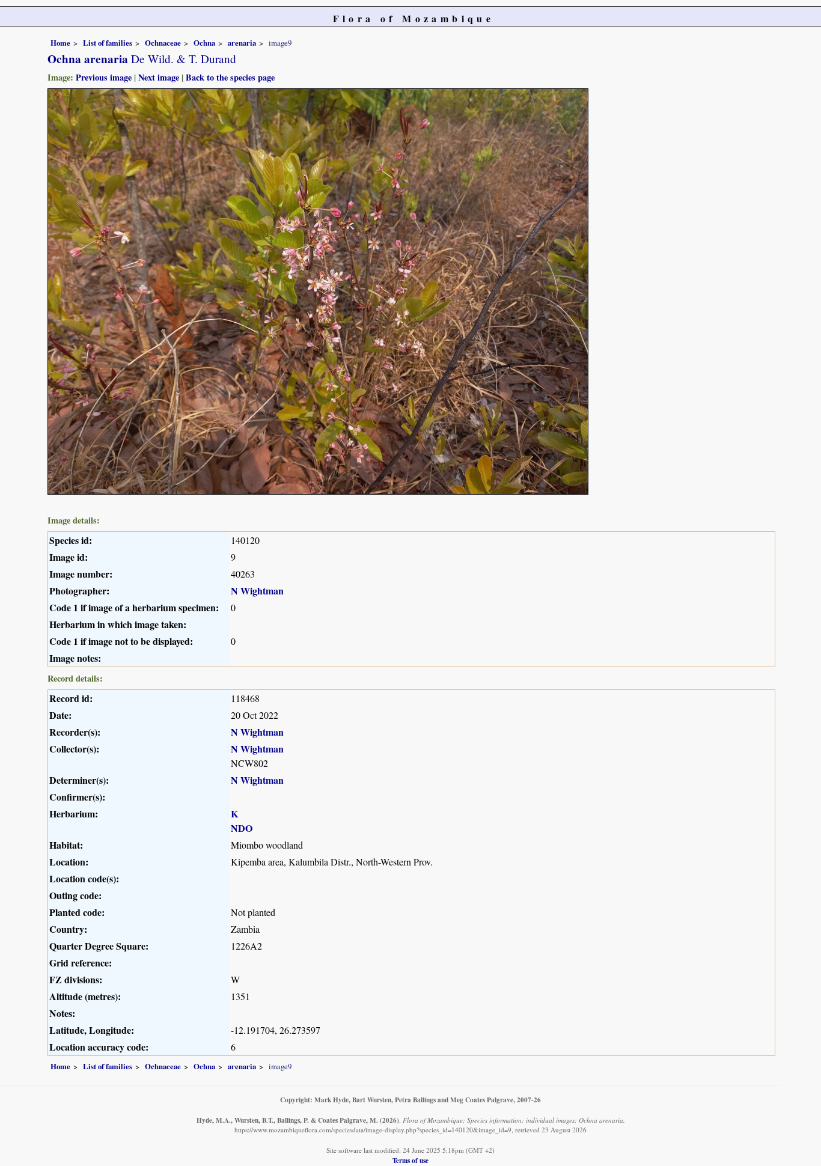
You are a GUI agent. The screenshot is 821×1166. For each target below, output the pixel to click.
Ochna (204, 42)
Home (60, 42)
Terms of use (410, 1160)
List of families (107, 42)
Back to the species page (230, 77)
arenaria (242, 42)
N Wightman (257, 590)
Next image (158, 77)
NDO (241, 828)
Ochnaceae (163, 42)
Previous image (104, 77)
